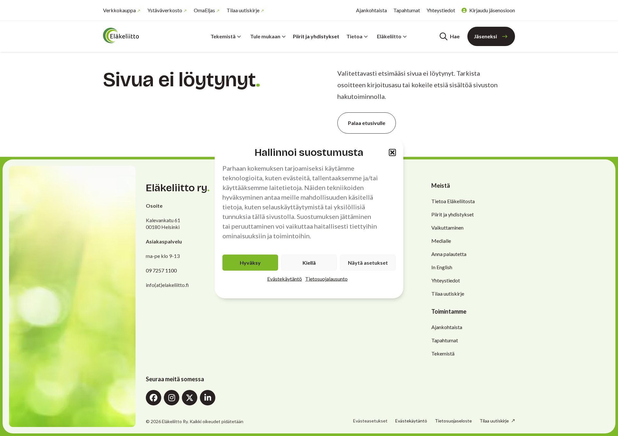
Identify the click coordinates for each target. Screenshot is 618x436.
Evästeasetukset (370, 421)
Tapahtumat (406, 10)
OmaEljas (204, 10)
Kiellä (309, 263)
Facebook (153, 397)
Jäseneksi (485, 36)
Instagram (171, 397)
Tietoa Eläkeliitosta (453, 201)
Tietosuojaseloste (453, 420)
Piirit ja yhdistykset (316, 36)
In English (441, 267)
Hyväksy (250, 263)
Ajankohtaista (371, 10)
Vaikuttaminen (447, 227)
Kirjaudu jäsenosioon (492, 10)
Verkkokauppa (119, 10)
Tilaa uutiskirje (243, 10)
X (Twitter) (189, 397)
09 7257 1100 (161, 270)
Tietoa (354, 36)
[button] (392, 152)
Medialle (441, 241)
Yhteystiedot (440, 10)
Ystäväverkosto (164, 10)
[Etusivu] (141, 35)
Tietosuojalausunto (326, 279)
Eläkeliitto (389, 36)
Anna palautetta (448, 254)
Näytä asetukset (368, 263)
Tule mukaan (265, 36)
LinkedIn (207, 397)
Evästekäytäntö (284, 279)
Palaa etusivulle (366, 123)
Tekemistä (223, 36)
